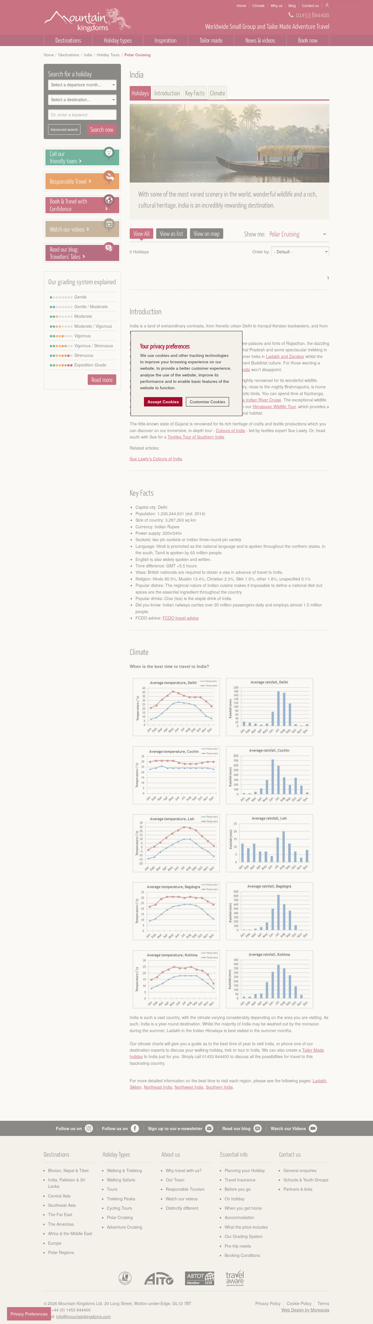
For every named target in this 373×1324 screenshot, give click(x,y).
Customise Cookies (207, 401)
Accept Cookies (163, 401)
